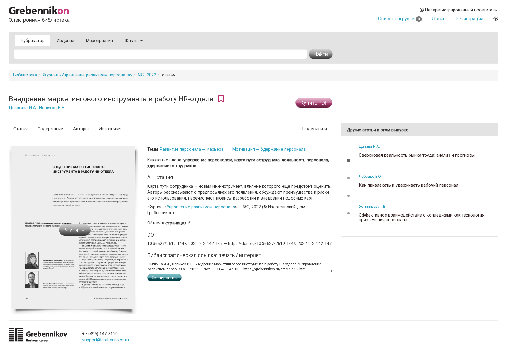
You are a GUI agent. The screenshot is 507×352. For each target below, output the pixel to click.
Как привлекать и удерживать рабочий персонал (408, 185)
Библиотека (25, 75)
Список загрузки (399, 18)
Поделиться (314, 128)
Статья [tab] (20, 128)
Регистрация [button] (469, 18)
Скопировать (164, 277)
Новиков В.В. (52, 107)
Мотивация (243, 149)
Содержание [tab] (50, 128)
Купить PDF (313, 103)
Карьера (215, 149)
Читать (75, 230)
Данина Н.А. (369, 146)
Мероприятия (99, 40)
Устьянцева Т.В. (372, 206)
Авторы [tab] (81, 128)
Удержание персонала (283, 149)
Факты (132, 40)
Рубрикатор (33, 40)
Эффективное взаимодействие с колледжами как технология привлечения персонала (421, 217)
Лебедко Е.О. (370, 176)
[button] (348, 160)
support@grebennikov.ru (105, 340)
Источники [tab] (110, 128)
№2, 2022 (147, 75)
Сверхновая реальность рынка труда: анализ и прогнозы (417, 155)
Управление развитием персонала (201, 207)
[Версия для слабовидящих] (495, 18)
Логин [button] (438, 18)
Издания (65, 40)
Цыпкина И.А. (23, 107)
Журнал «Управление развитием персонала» (87, 75)
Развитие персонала (180, 149)
